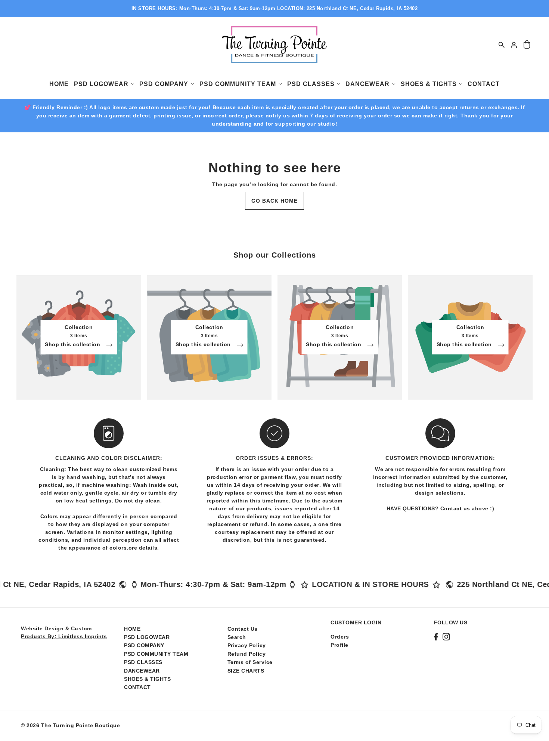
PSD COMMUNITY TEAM (156, 654)
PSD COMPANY (144, 645)
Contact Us (242, 629)
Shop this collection (73, 344)
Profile (339, 645)
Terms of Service (250, 662)
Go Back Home (274, 201)
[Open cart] (527, 44)
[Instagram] (446, 636)
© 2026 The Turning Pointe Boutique (70, 725)
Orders (340, 637)
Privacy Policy (246, 645)
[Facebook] (436, 636)
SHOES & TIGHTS (147, 679)
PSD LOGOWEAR (147, 637)
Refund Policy (246, 654)
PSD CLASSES (143, 662)
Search (236, 637)
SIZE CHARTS (245, 671)
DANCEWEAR (142, 671)
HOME (132, 629)
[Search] (501, 44)
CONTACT (137, 687)
